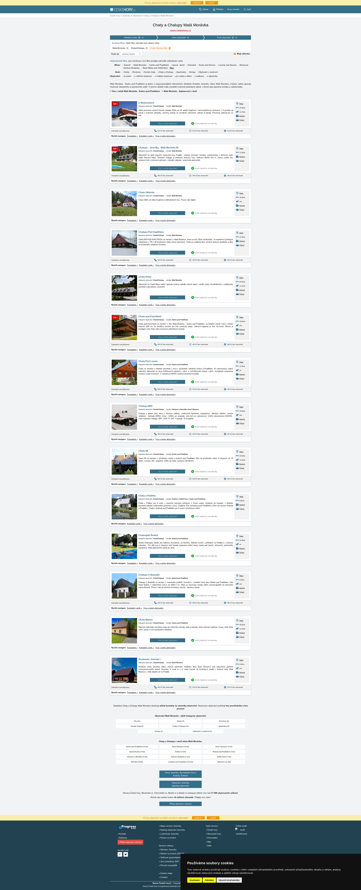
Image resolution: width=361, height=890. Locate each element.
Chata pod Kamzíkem (149, 316)
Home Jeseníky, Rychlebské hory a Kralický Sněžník (180, 774)
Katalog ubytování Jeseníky (172, 830)
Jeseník (127, 65)
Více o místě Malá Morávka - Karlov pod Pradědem (136, 91)
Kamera (242, 116)
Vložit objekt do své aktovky (206, 123)
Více (172, 68)
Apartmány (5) (224, 726)
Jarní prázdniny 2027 (169, 861)
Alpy (209, 842)
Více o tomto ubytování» (165, 136)
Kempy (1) (159, 731)
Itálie (209, 845)
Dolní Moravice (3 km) (180, 747)
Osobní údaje (166, 873)
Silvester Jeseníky (168, 849)
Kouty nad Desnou (207, 65)
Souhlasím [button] (195, 880)
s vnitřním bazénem (143, 76)
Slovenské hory (214, 834)
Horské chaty (149, 72)
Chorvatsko (212, 838)
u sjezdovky (212, 76)
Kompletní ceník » (146, 136)
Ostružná (192, 65)
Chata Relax (144, 277)
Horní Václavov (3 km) (223, 747)
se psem (127, 76)
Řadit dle (115, 54)
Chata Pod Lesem (148, 361)
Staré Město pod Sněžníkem (155, 68)
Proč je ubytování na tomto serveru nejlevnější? (166, 3)
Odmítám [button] (209, 880)
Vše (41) (137, 721)
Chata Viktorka (146, 192)
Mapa (241, 104)
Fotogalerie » (132, 136)
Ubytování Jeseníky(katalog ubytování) (180, 784)
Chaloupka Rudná (148, 535)
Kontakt (122, 834)
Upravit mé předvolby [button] (229, 880)
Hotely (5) (180, 721)
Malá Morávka (140, 65)
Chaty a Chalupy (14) (180, 726)
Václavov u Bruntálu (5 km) (137, 757)
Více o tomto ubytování (167, 123)
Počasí (241, 120)
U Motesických (146, 103)
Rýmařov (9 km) (137, 762)
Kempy (192, 72)
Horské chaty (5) (137, 726)
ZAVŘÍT (212, 3)
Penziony (136, 72)
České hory (212, 830)
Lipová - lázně (178, 65)
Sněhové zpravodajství (170, 857)
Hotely (126, 72)
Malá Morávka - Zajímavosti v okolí (180, 91)
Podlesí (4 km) (180, 752)
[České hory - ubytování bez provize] (122, 9)
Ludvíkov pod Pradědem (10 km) (180, 762)
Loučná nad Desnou (228, 65)
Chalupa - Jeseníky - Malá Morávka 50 (158, 147)
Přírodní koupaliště (168, 865)
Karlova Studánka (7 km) (180, 757)
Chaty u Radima (147, 495)
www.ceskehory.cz (180, 30)
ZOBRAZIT (197, 3)
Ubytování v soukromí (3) (202, 731)
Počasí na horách (168, 838)
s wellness (199, 76)
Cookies (164, 877)
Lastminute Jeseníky (169, 834)
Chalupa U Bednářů (149, 575)
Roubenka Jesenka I (149, 659)
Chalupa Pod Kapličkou (151, 232)
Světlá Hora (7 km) (224, 757)
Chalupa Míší (145, 406)
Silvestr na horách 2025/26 (172, 853)
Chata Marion (145, 619)
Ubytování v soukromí (208, 72)
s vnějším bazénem (163, 76)
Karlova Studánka (131, 68)
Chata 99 (143, 451)
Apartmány (181, 72)
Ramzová (244, 65)
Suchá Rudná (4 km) (137, 752)
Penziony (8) (224, 721)
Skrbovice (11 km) (224, 762)
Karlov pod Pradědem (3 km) (137, 747)
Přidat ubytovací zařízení (181, 804)
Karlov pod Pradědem (159, 65)
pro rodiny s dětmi (184, 76)
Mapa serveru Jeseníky (170, 826)
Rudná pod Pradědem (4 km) (224, 752)
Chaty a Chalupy (166, 72)
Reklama (123, 838)
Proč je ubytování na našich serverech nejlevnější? (166, 818)
